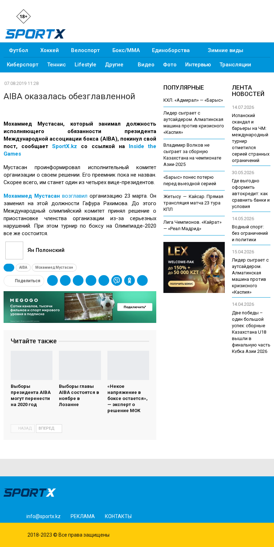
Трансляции (235, 64)
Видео (146, 64)
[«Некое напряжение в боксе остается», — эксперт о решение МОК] (128, 365)
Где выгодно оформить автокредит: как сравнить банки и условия (251, 193)
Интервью (198, 64)
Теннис (56, 64)
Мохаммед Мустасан (54, 267)
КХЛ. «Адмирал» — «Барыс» (193, 100)
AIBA (23, 267)
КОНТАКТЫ (118, 516)
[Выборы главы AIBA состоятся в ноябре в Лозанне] (80, 365)
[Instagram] (44, 15)
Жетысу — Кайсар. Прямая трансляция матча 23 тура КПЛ (193, 203)
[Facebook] (56, 15)
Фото (170, 64)
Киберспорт (23, 64)
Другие (114, 64)
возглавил (45, 196)
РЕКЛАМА (83, 516)
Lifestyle (85, 64)
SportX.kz (64, 146)
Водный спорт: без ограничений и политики (250, 233)
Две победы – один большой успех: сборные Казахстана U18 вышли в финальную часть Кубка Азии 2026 (251, 332)
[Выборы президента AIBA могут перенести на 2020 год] (31, 365)
